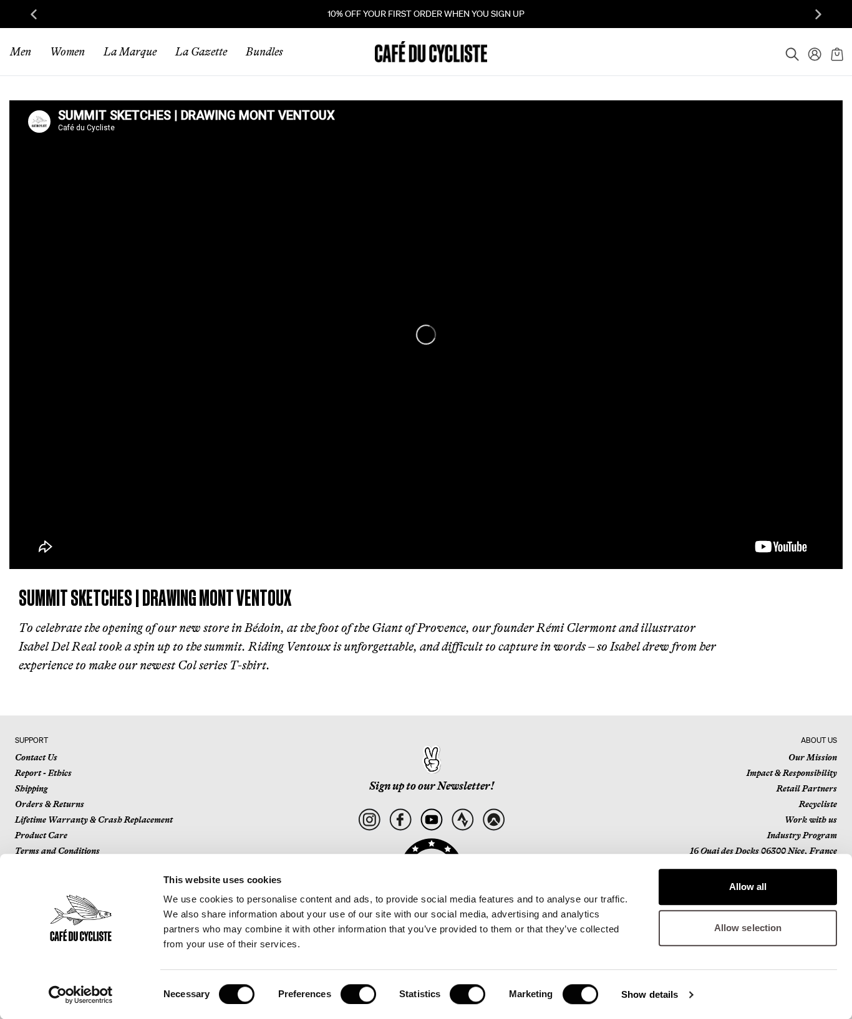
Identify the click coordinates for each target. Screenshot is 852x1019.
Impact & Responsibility (792, 773)
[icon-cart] (836, 52)
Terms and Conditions (57, 851)
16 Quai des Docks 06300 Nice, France (763, 851)
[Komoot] (494, 819)
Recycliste (818, 804)
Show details (649, 994)
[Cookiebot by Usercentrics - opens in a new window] (80, 994)
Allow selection (748, 927)
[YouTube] (431, 819)
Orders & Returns (49, 804)
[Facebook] (400, 819)
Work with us (811, 820)
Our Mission (812, 757)
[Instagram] (369, 819)
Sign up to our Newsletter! (431, 786)
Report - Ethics (43, 773)
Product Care (41, 835)
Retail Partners (807, 788)
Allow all (748, 886)
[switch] (358, 994)
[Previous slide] (33, 14)
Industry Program (802, 835)
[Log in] (811, 52)
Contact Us (36, 757)
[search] (788, 52)
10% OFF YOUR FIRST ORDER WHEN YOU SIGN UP (426, 13)
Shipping (31, 788)
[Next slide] (818, 14)
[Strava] (462, 819)
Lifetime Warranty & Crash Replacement (94, 820)
